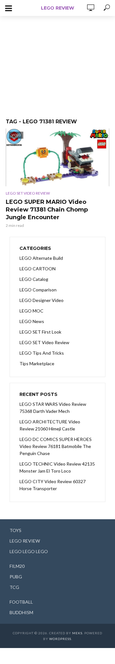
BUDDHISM (21, 612)
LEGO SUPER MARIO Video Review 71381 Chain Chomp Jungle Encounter (47, 209)
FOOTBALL (21, 602)
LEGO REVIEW (57, 8)
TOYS (15, 530)
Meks (77, 633)
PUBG (16, 576)
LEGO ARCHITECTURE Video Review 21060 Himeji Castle (49, 425)
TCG (14, 587)
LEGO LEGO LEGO (29, 551)
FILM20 (17, 566)
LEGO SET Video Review (28, 193)
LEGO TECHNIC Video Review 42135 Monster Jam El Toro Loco (57, 467)
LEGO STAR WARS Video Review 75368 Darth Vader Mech (52, 407)
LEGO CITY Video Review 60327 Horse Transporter (52, 485)
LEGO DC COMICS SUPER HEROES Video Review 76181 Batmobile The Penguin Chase (55, 446)
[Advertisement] (57, 64)
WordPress (60, 639)
